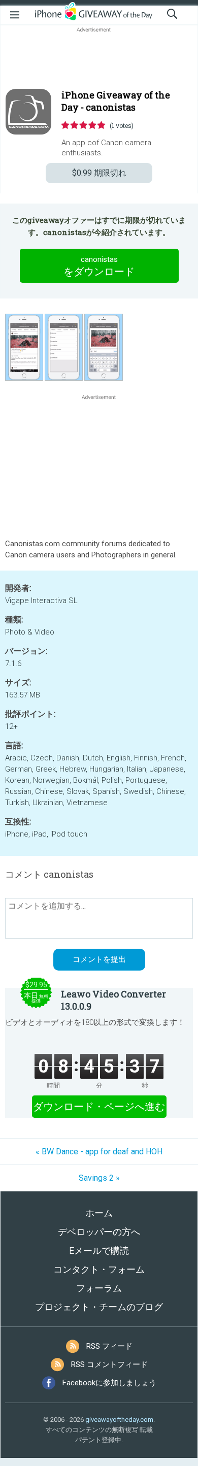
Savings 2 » (99, 1178)
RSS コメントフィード (109, 1364)
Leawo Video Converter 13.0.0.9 (113, 1000)
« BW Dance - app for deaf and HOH (99, 1151)
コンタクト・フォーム (99, 1269)
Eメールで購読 (99, 1250)
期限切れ (99, 173)
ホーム (99, 1213)
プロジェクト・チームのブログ (99, 1307)
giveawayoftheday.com (119, 1419)
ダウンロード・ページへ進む (99, 1107)
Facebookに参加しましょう (109, 1382)
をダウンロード (99, 266)
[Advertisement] (99, 59)
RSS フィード (109, 1346)
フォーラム (99, 1288)
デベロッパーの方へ (99, 1231)
